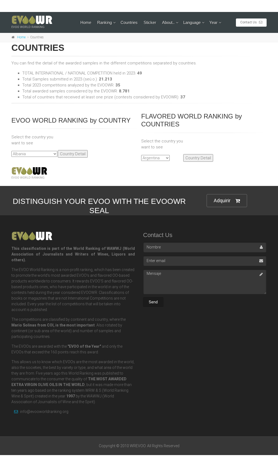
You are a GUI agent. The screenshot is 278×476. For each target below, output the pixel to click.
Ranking (104, 22)
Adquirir (222, 200)
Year (213, 22)
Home (85, 22)
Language (192, 22)
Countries (129, 22)
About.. (168, 22)
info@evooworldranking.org (43, 411)
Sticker (150, 22)
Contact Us (249, 22)
